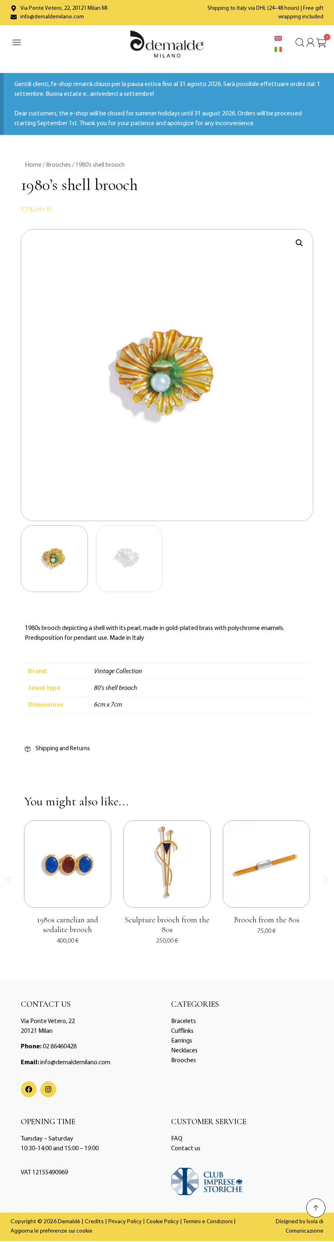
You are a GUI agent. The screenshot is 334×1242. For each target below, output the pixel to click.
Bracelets (183, 1021)
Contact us (185, 1148)
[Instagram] (48, 1089)
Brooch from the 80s (266, 920)
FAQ (176, 1139)
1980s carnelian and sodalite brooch (67, 925)
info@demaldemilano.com (75, 1062)
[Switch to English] (278, 38)
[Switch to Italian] (278, 49)
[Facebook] (29, 1089)
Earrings (181, 1041)
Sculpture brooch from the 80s (167, 925)
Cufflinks (182, 1031)
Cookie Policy (162, 1222)
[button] (299, 243)
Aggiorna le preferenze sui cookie (51, 1231)
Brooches (58, 165)
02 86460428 (60, 1046)
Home (33, 165)
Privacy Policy (125, 1222)
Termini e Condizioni (208, 1222)
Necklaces (184, 1051)
